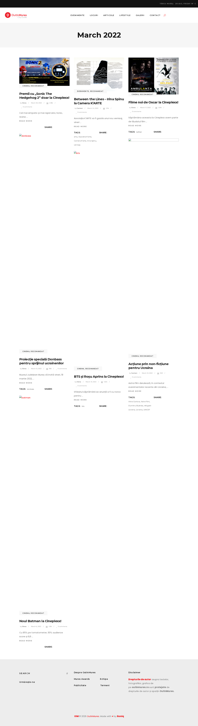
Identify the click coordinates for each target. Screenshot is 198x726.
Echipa (104, 679)
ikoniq (120, 716)
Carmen (80, 108)
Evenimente (83, 91)
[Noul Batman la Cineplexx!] (44, 504)
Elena (24, 103)
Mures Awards (82, 679)
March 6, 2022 (36, 626)
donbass (30, 389)
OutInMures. (93, 716)
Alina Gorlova (134, 401)
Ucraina (139, 410)
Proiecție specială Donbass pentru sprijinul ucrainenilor (41, 361)
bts (83, 406)
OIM (76, 716)
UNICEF (146, 410)
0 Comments (27, 107)
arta (75, 137)
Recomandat (37, 86)
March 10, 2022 (147, 373)
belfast (139, 132)
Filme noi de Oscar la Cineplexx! (153, 102)
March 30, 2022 (36, 103)
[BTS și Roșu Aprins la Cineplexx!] (99, 260)
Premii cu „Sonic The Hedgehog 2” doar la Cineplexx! (44, 96)
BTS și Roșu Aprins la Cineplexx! (99, 377)
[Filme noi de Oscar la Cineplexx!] (153, 76)
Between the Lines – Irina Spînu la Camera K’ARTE (99, 101)
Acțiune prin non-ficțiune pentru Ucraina (148, 366)
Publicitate (80, 685)
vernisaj (77, 145)
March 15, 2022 (36, 369)
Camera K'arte (80, 141)
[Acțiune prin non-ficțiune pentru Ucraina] (153, 247)
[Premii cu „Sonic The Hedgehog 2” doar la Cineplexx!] (44, 72)
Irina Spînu (91, 141)
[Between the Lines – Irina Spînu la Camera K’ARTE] (99, 74)
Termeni (105, 685)
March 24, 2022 (92, 108)
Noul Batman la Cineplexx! (40, 621)
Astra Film (145, 401)
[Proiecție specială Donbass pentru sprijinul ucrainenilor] (44, 242)
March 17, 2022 (145, 107)
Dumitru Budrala (135, 405)
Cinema (26, 86)
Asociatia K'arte (84, 137)
